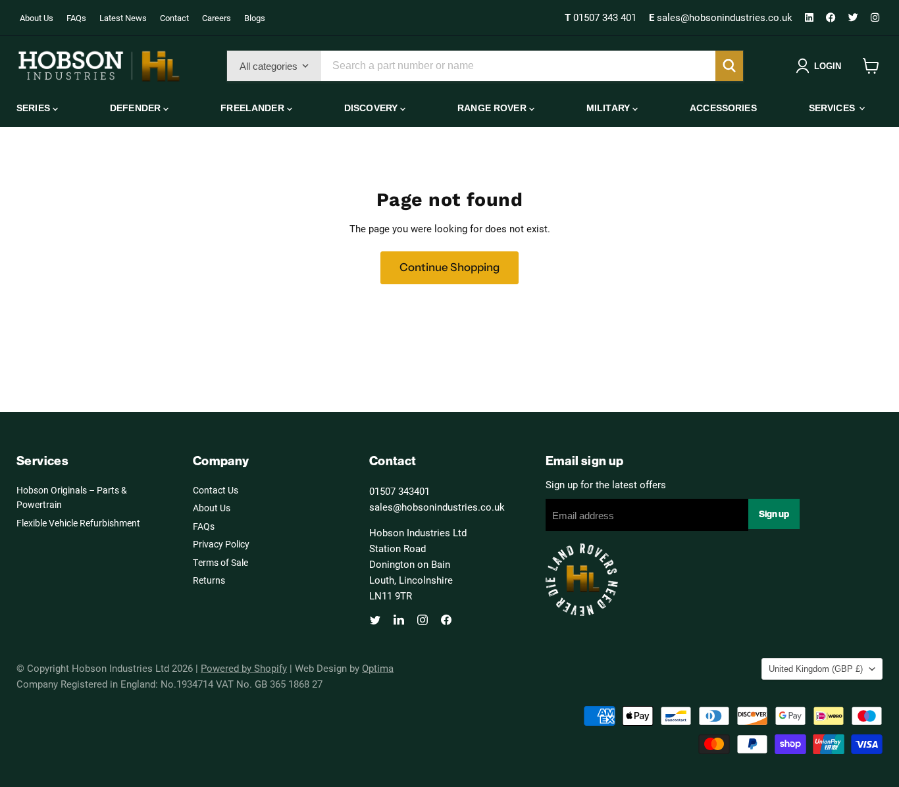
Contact (174, 18)
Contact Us (215, 490)
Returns (209, 580)
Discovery (372, 108)
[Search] (729, 66)
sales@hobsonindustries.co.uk (722, 17)
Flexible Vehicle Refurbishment (78, 523)
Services (833, 108)
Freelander (253, 108)
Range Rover (493, 108)
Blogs (254, 18)
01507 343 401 (602, 17)
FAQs (76, 18)
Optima (378, 667)
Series (34, 108)
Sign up (774, 514)
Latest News (123, 18)
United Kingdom (816, 669)
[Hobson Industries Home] (98, 66)
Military (609, 108)
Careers (216, 18)
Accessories (723, 108)
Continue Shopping (449, 267)
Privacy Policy (221, 544)
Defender (136, 108)
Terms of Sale (220, 562)
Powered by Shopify (244, 667)
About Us (36, 18)
